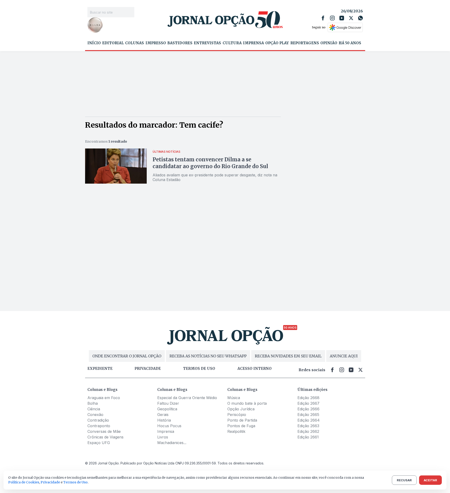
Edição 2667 (308, 403)
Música (233, 397)
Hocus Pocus (169, 425)
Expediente (99, 369)
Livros (162, 437)
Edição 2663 (308, 425)
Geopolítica (167, 409)
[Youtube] (341, 18)
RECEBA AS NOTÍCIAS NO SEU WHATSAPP (208, 356)
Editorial (113, 43)
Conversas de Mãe (104, 431)
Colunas (134, 43)
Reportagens (304, 43)
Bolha (92, 403)
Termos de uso (199, 369)
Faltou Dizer (168, 403)
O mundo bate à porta (247, 403)
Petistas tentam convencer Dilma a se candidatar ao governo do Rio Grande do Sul (210, 163)
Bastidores (179, 43)
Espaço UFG (98, 442)
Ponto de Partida (242, 420)
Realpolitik (236, 431)
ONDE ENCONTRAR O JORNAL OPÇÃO (126, 356)
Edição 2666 (308, 409)
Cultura (232, 43)
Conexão (95, 414)
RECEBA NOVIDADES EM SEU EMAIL (288, 356)
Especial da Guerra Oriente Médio (187, 397)
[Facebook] (323, 18)
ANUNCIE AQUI (344, 356)
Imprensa (253, 43)
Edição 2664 (308, 420)
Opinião (328, 43)
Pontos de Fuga (241, 425)
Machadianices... (171, 442)
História (164, 420)
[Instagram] (332, 18)
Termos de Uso (75, 482)
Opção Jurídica (241, 409)
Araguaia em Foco (103, 397)
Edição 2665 (308, 414)
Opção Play (277, 43)
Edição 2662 (308, 431)
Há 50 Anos (350, 43)
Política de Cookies (23, 482)
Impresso (156, 43)
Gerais (163, 414)
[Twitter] (351, 18)
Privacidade (148, 369)
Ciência (93, 409)
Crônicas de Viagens (105, 437)
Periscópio (236, 414)
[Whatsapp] (360, 18)
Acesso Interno (254, 369)
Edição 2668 (308, 397)
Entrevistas (207, 43)
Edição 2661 (308, 437)
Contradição (98, 420)
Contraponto (98, 425)
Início (94, 43)
